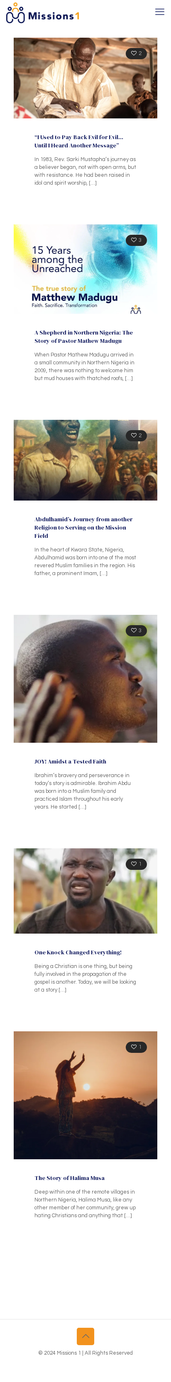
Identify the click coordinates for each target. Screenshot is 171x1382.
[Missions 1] (42, 12)
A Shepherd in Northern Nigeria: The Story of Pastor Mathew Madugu (83, 336)
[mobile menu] (160, 12)
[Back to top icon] (85, 1336)
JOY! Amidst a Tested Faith (70, 761)
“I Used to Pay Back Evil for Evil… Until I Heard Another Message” (78, 141)
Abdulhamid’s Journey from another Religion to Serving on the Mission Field (83, 527)
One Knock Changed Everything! (78, 952)
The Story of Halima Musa (69, 1178)
